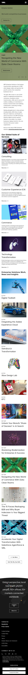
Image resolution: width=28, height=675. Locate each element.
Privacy (3, 636)
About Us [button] (14, 610)
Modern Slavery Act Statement (9, 640)
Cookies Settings (14, 665)
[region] (14, 664)
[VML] (4, 2)
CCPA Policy (5, 643)
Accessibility (5, 645)
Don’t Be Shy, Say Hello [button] (14, 562)
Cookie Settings (5, 631)
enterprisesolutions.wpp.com (16, 129)
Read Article (6, 70)
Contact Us (6, 20)
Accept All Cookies (14, 672)
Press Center (5, 626)
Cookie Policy (5, 633)
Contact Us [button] (14, 605)
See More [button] (15, 557)
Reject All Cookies (14, 668)
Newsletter (5, 624)
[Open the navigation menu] (25, 2)
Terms (3, 638)
